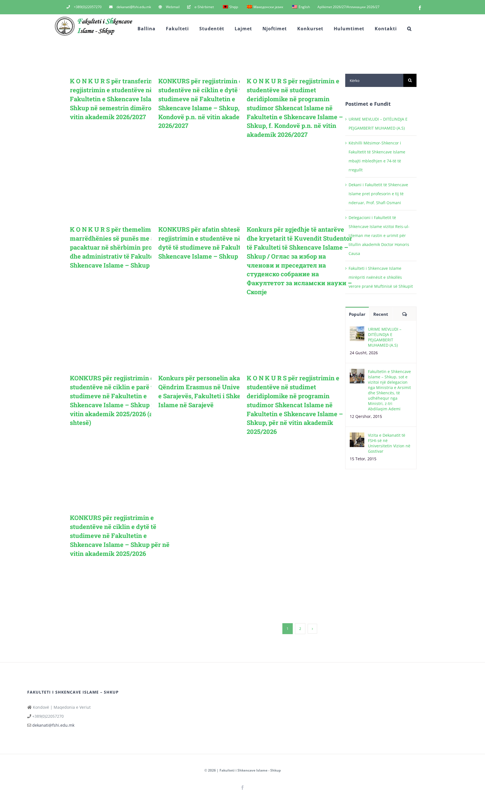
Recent (380, 314)
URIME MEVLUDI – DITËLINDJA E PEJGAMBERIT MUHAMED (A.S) (384, 337)
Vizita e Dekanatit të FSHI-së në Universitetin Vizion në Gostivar (389, 443)
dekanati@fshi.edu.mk (53, 725)
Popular (357, 314)
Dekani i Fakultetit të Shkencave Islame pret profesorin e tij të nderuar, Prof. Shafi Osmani (378, 193)
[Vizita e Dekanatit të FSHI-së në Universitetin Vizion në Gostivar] (357, 436)
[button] (409, 28)
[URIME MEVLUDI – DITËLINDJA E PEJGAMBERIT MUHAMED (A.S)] (357, 330)
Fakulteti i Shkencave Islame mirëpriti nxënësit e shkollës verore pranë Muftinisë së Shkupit (381, 277)
